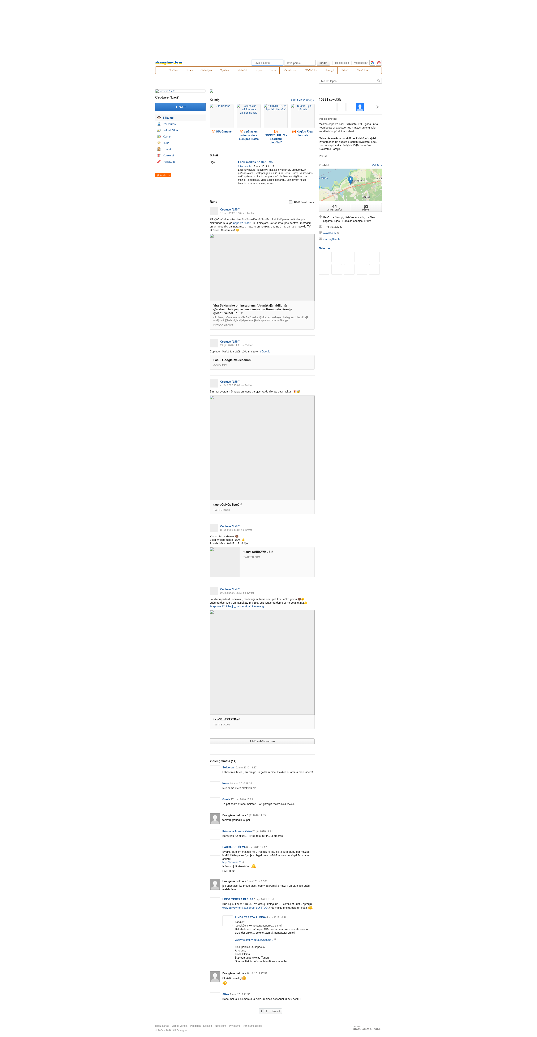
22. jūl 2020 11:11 (230, 345)
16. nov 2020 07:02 (231, 213)
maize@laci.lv (331, 239)
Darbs (258, 1025)
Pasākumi (290, 70)
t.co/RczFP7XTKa (225, 719)
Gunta (226, 799)
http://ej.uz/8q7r (231, 862)
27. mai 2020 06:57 (231, 592)
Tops (273, 70)
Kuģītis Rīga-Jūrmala (304, 133)
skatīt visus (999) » (303, 100)
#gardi (249, 606)
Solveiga (228, 767)
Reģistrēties (342, 62)
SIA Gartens (223, 131)
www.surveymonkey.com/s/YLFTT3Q (244, 908)
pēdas (366, 207)
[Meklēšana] (377, 70)
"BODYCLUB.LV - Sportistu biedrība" (276, 138)
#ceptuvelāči (217, 606)
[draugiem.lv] (160, 70)
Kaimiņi (167, 136)
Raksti (345, 70)
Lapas (258, 70)
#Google (265, 351)
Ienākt (323, 63)
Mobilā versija (180, 1025)
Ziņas (189, 70)
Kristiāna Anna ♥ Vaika (237, 831)
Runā (166, 143)
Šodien (173, 70)
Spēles (224, 70)
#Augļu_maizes (235, 606)
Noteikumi (221, 1025)
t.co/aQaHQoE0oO (226, 504)
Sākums (168, 118)
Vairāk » (377, 165)
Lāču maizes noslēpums (255, 162)
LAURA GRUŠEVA (234, 847)
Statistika (311, 70)
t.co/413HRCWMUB (257, 552)
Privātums (234, 1025)
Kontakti (168, 149)
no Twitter (248, 213)
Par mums (169, 124)
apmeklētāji (334, 207)
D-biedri (242, 70)
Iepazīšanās (162, 1025)
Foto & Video (171, 130)
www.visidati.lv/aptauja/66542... (254, 940)
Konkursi (168, 155)
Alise (225, 994)
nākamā (275, 1011)
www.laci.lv (329, 233)
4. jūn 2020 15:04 (230, 385)
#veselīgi (259, 606)
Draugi (329, 70)
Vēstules (362, 70)
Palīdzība (195, 1025)
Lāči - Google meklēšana (231, 360)
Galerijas (206, 70)
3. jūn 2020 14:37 (230, 529)
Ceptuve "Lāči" (167, 97)
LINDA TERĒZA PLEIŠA (237, 899)
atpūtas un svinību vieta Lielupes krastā (249, 135)
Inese (225, 783)
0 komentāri (245, 166)
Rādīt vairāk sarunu (262, 741)
